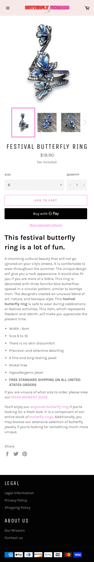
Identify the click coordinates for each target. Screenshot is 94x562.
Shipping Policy (17, 507)
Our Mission (15, 530)
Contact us (14, 537)
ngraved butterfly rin (49, 407)
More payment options (46, 225)
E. (47, 397)
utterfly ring (41, 417)
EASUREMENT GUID (30, 397)
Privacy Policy (16, 500)
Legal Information (19, 493)
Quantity (73, 174)
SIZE (8, 174)
